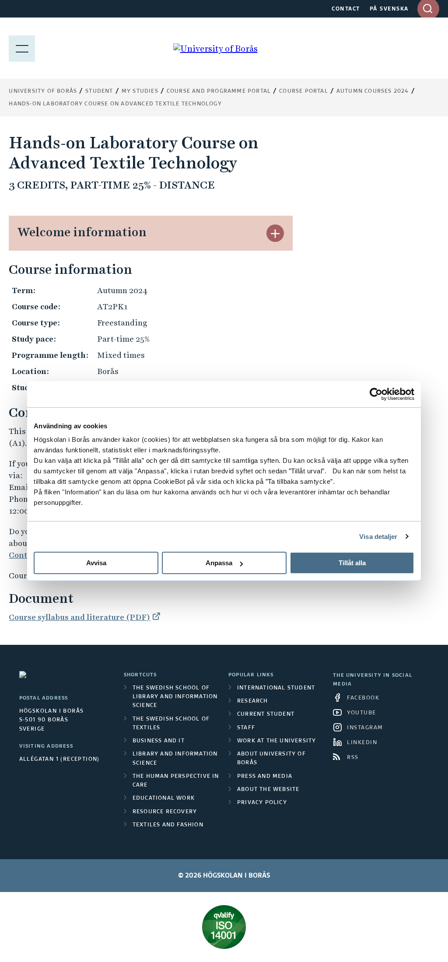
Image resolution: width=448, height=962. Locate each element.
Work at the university (276, 741)
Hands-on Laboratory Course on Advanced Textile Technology (115, 104)
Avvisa (96, 563)
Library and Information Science (175, 758)
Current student (265, 714)
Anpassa (219, 563)
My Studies (140, 91)
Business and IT (159, 741)
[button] (275, 233)
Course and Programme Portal (219, 91)
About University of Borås (271, 758)
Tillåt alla (352, 563)
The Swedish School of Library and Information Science (175, 697)
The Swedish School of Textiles (171, 723)
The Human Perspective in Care (176, 780)
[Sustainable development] (224, 927)
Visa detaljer (378, 536)
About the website (268, 790)
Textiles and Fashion (168, 825)
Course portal (303, 91)
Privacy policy (262, 803)
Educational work (164, 798)
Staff (246, 728)
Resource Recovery (165, 812)
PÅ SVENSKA (389, 9)
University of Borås (43, 91)
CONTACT (346, 9)
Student (99, 91)
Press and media (264, 776)
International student (276, 688)
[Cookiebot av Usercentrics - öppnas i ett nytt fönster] (376, 394)
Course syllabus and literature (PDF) (79, 617)
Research (252, 701)
